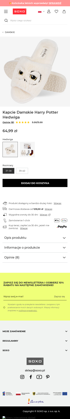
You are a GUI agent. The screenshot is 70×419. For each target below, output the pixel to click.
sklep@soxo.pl (35, 370)
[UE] (35, 396)
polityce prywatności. (28, 310)
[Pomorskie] (35, 403)
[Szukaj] (7, 20)
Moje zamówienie (14, 331)
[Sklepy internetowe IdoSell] (19, 417)
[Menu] (6, 11)
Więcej (57, 203)
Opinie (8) (8, 122)
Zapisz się (59, 296)
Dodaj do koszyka (35, 183)
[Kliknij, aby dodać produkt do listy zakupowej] (68, 38)
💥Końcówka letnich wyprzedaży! (35, 3)
